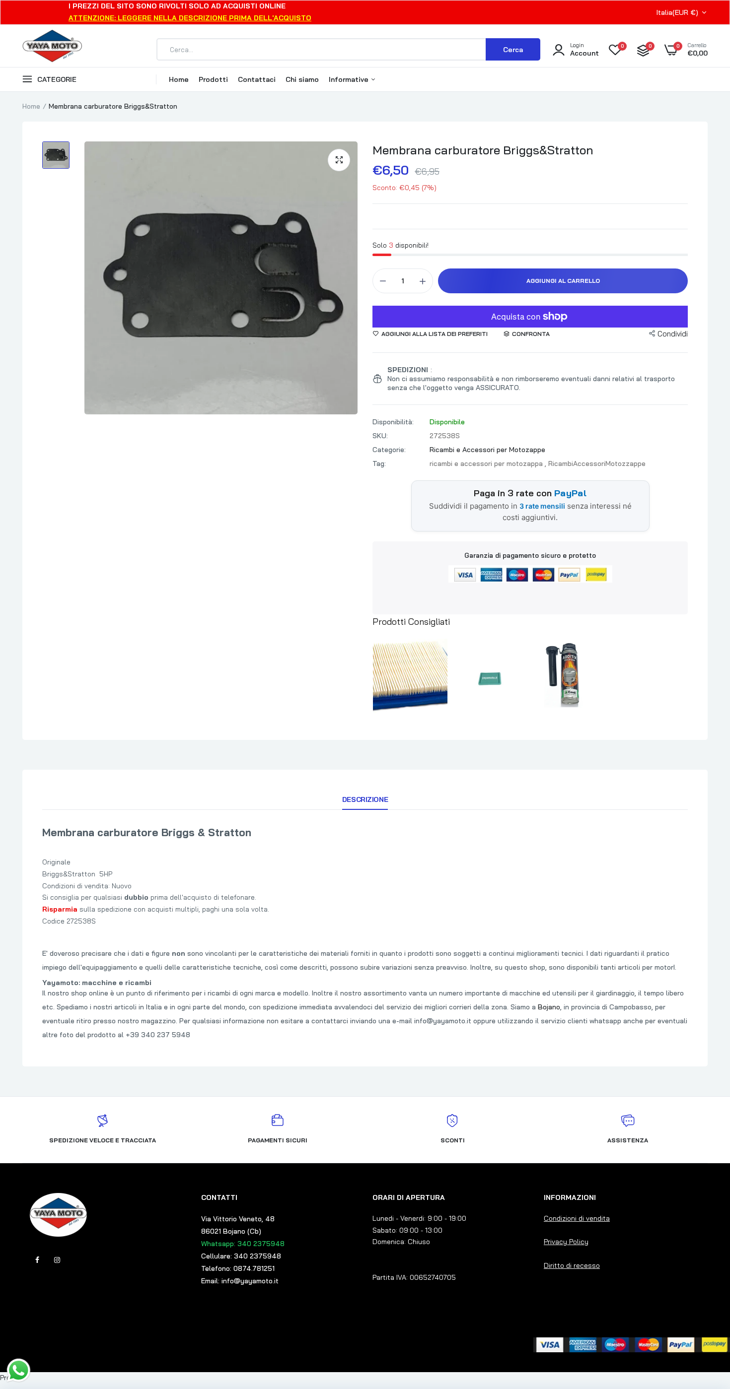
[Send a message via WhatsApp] (18, 1370)
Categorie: (389, 449)
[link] (702, 1317)
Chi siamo (302, 79)
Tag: (379, 463)
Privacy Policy (566, 1241)
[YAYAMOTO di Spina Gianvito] (52, 49)
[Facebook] (37, 1260)
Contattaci (257, 79)
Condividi (672, 333)
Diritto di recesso (572, 1265)
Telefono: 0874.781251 (238, 1268)
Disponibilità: (393, 421)
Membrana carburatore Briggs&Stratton (482, 149)
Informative (349, 79)
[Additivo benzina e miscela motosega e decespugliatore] (567, 674)
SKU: (380, 435)
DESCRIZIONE (365, 799)
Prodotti (213, 79)
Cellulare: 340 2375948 (241, 1256)
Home (179, 79)
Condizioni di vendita (577, 1218)
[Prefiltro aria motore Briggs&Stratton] (489, 674)
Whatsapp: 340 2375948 (243, 1243)
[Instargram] (57, 1260)
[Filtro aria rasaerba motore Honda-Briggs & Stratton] (410, 674)
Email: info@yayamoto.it (240, 1280)
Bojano (549, 1006)
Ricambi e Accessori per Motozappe (487, 449)
